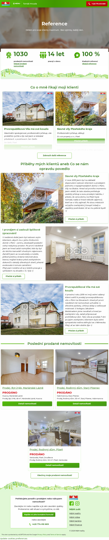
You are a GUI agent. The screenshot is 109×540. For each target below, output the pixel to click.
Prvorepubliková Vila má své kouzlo (26, 129)
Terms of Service (56, 534)
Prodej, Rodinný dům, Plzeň (46, 449)
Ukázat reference (89, 64)
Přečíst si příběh (76, 219)
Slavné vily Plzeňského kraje (74, 129)
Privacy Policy (42, 534)
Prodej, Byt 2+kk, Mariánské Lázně (22, 388)
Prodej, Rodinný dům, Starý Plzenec (78, 388)
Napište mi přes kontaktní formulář (38, 515)
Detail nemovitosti (27, 403)
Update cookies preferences (13, 538)
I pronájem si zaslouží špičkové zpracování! (21, 231)
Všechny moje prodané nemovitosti (54, 475)
